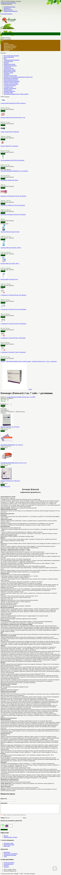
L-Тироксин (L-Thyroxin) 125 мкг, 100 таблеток (13, 309)
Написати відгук (20, 411)
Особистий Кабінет (9, 862)
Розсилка (6, 867)
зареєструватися (7, 13)
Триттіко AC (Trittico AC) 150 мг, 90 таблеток (13, 205)
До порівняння (5, 410)
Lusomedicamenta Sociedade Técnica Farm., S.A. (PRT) (21, 397)
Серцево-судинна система (11, 84)
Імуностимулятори (9, 44)
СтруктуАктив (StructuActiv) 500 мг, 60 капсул (13, 103)
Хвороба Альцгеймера (10, 88)
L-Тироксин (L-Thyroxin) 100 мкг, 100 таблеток (13, 295)
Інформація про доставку (10, 837)
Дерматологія (7, 67)
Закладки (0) (7, 8)
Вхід (2, 13)
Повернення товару (9, 844)
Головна (3, 361)
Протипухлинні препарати (11, 82)
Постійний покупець (9, 6)
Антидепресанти (8, 61)
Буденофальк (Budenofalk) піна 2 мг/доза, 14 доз (13, 462)
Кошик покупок (8, 9)
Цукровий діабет (8, 92)
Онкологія (6, 50)
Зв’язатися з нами (8, 843)
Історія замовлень (8, 864)
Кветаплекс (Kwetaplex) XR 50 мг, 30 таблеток (13, 214)
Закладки (6, 865)
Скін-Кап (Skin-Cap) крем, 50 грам (10, 231)
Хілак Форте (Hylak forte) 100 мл (9, 180)
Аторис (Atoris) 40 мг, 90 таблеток (10, 131)
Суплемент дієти (8, 87)
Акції (5, 856)
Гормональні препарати (10, 46)
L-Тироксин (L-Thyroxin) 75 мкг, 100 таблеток (13, 352)
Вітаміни (6, 62)
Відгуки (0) (7, 486)
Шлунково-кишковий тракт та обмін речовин (16, 94)
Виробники (7, 852)
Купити (3, 431)
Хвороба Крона (8, 89)
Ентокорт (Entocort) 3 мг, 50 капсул (10, 426)
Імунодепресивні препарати (11, 55)
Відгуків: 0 (11, 411)
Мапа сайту (7, 846)
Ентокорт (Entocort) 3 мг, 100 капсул (10, 480)
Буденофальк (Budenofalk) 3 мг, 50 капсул (12, 444)
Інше (5, 58)
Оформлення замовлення (10, 11)
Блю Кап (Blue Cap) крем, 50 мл (9, 279)
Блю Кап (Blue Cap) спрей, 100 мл (10, 263)
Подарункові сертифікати (11, 853)
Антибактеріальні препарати (11, 60)
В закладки (4, 408)
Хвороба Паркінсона (9, 91)
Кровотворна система (10, 47)
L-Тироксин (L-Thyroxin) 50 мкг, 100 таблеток (13, 338)
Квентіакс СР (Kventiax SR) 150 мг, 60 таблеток (13, 196)
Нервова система (8, 49)
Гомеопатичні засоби (9, 64)
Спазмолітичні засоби (10, 85)
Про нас (6, 835)
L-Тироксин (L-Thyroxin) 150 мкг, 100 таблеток (13, 323)
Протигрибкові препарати (11, 79)
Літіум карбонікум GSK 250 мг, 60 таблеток (12, 160)
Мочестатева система (9, 71)
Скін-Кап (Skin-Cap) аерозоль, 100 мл (11, 247)
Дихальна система (9, 68)
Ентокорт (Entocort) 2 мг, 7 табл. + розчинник (44, 361)
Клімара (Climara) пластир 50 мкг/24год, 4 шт (13, 117)
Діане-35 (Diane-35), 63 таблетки (9, 146)
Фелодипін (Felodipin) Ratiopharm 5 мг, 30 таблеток (14, 171)
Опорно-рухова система (10, 75)
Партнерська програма (10, 855)
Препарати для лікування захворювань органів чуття (18, 77)
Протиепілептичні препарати (12, 81)
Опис (2, 486)
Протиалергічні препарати (11, 78)
